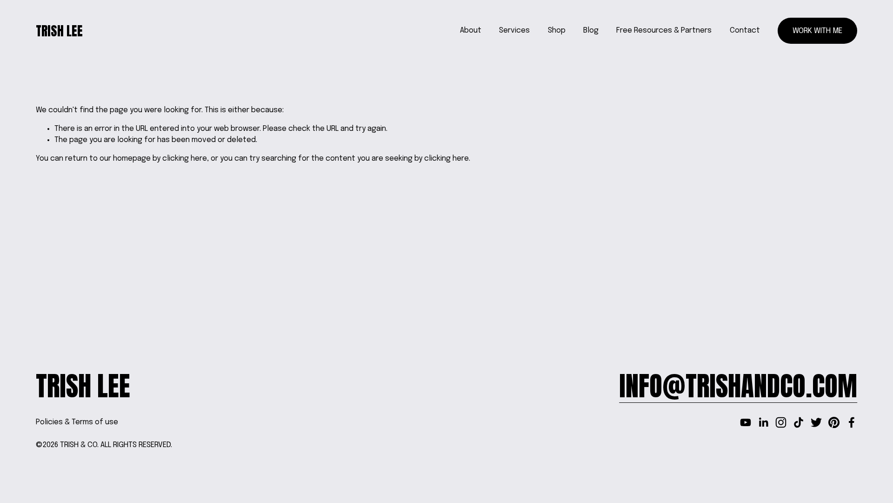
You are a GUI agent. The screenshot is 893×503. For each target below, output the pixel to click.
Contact (745, 30)
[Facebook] (851, 422)
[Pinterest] (834, 422)
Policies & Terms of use (77, 422)
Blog (591, 30)
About (470, 30)
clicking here (184, 159)
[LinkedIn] (763, 422)
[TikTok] (798, 422)
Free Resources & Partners (664, 30)
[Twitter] (816, 422)
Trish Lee (59, 31)
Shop (557, 30)
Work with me (817, 31)
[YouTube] (745, 422)
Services (514, 30)
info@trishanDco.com (738, 386)
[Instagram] (780, 422)
